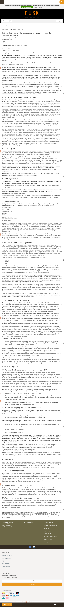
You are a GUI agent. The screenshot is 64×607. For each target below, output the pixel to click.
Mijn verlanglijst (6, 563)
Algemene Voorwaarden (50, 525)
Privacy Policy (47, 531)
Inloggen (59, 21)
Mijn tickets (5, 561)
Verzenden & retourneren (50, 536)
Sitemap (46, 542)
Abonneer (32, 584)
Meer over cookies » (38, 7)
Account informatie (7, 555)
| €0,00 (8, 605)
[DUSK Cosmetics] (32, 14)
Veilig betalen (47, 533)
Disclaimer (46, 528)
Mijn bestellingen (6, 558)
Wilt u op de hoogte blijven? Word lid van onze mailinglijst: (10, 576)
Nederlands (5, 21)
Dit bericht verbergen (27, 7)
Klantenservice (48, 539)
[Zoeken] (62, 2)
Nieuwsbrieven (6, 566)
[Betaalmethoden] (11, 596)
